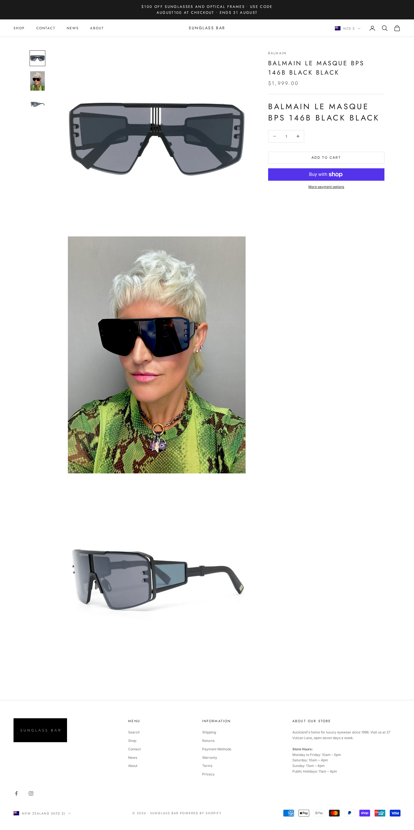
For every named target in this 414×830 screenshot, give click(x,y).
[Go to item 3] (37, 103)
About (132, 766)
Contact (134, 749)
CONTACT (45, 28)
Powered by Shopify (201, 813)
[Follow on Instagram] (31, 793)
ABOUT (97, 28)
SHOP (19, 28)
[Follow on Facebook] (16, 793)
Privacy (208, 774)
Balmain (277, 53)
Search (134, 732)
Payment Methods (216, 749)
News (132, 757)
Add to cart (326, 157)
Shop (132, 741)
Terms (207, 766)
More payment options (326, 187)
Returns (208, 741)
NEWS (73, 28)
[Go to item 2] (37, 81)
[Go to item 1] (37, 58)
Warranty (209, 757)
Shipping (209, 732)
